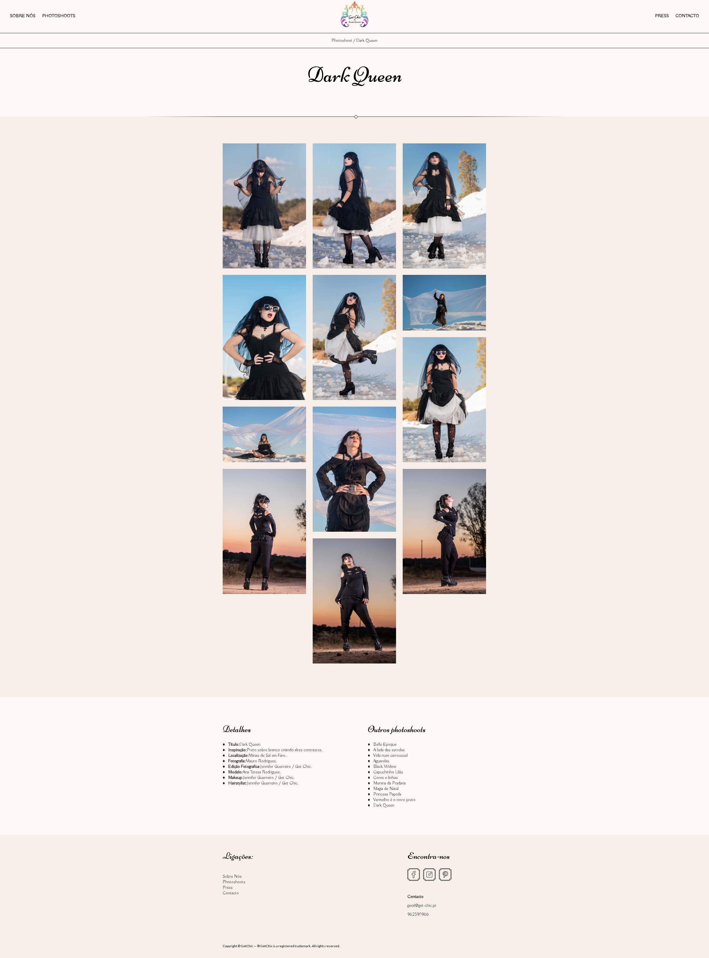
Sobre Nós (22, 16)
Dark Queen (383, 805)
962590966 (418, 914)
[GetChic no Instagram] (429, 874)
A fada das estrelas (389, 750)
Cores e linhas (385, 778)
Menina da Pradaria (389, 783)
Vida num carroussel (390, 755)
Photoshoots (58, 16)
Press (662, 16)
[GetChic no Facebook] (413, 874)
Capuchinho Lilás (388, 772)
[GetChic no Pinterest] (445, 874)
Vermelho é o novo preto (394, 800)
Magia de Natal (386, 789)
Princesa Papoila (387, 794)
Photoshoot (342, 40)
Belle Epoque (385, 744)
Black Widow (385, 767)
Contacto (687, 16)
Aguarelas (381, 761)
